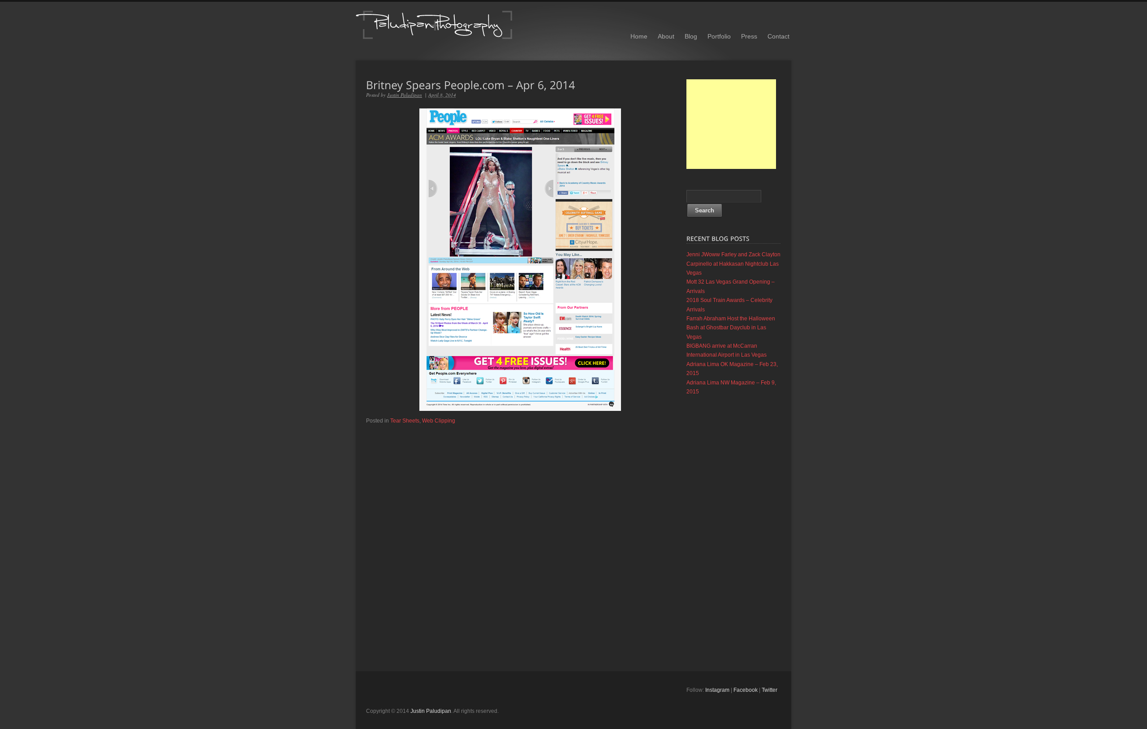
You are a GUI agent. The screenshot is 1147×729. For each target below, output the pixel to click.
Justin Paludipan (404, 94)
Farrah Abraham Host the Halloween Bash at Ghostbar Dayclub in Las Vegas (730, 327)
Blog (691, 36)
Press (749, 36)
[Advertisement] (731, 124)
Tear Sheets (404, 421)
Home (638, 36)
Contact (778, 36)
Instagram (717, 690)
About (666, 36)
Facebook (745, 690)
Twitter (769, 690)
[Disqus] (520, 537)
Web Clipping (438, 421)
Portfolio (719, 36)
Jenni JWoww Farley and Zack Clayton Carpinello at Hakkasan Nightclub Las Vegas (733, 263)
